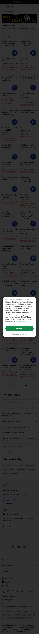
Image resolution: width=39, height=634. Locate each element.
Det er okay (19, 328)
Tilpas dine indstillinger (19, 334)
